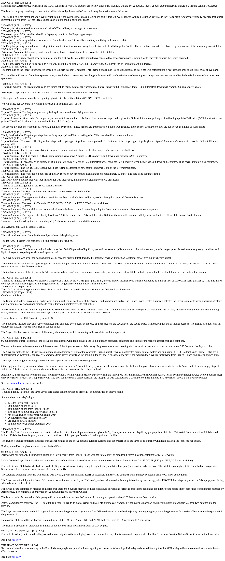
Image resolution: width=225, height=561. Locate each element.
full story (16, 539)
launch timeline (18, 383)
